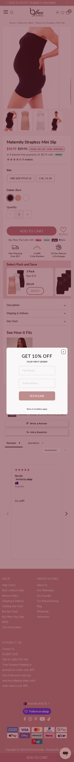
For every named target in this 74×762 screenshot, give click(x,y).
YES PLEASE (36, 396)
